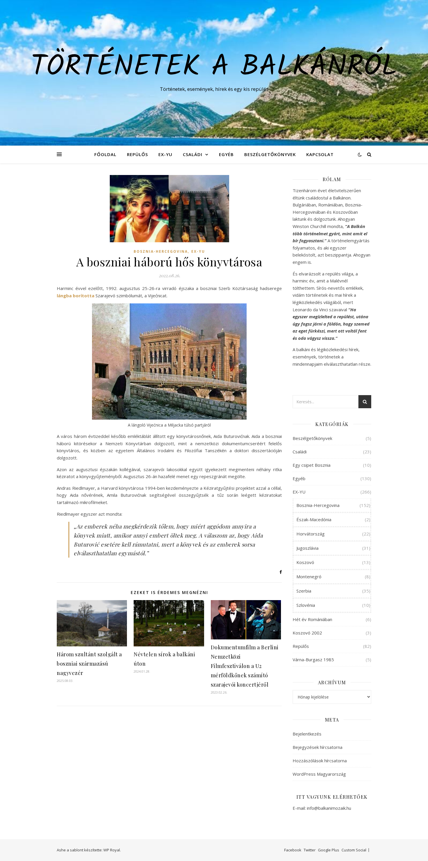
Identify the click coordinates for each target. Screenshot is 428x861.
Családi (192, 154)
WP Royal (111, 850)
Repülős (137, 154)
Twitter (310, 850)
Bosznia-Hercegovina (161, 251)
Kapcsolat (320, 154)
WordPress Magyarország (319, 774)
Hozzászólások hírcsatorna (320, 760)
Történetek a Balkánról (214, 67)
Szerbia (303, 591)
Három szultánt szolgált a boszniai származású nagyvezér (89, 663)
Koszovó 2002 (307, 633)
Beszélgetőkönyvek (270, 154)
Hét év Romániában (312, 619)
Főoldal (105, 154)
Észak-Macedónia (313, 519)
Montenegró (308, 576)
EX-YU (165, 154)
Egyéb (226, 154)
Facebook (292, 850)
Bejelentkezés (307, 734)
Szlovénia (305, 605)
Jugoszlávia (307, 548)
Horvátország (310, 534)
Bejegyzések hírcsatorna (317, 747)
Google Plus (328, 850)
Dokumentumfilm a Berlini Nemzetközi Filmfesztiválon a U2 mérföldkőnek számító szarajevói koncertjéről (245, 666)
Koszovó (305, 562)
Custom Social (354, 850)
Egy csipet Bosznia (311, 465)
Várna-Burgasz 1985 (313, 659)
